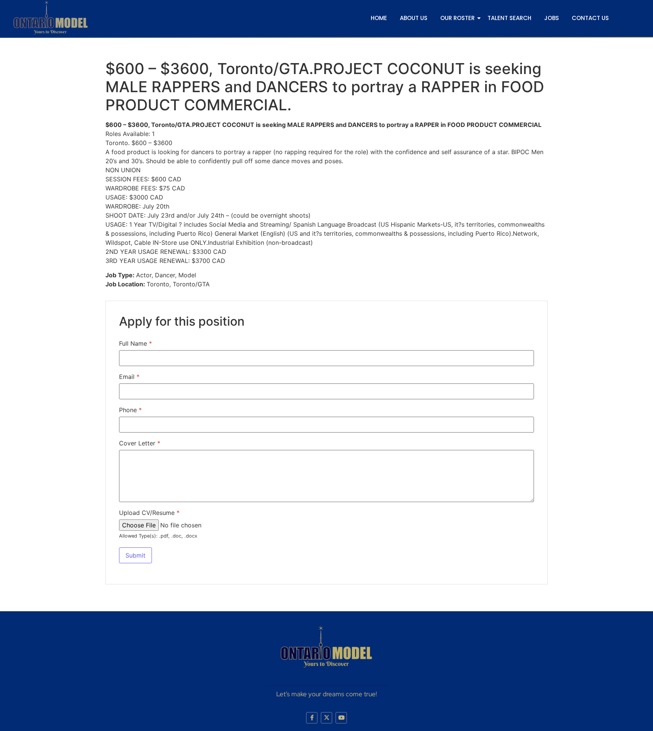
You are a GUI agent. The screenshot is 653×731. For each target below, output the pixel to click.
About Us (413, 18)
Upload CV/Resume (149, 513)
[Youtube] (341, 717)
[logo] (50, 17)
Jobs (551, 18)
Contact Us (590, 18)
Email (129, 377)
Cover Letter (139, 443)
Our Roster (457, 18)
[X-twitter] (326, 717)
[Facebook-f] (311, 717)
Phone (130, 410)
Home (379, 18)
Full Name (135, 343)
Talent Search (509, 18)
